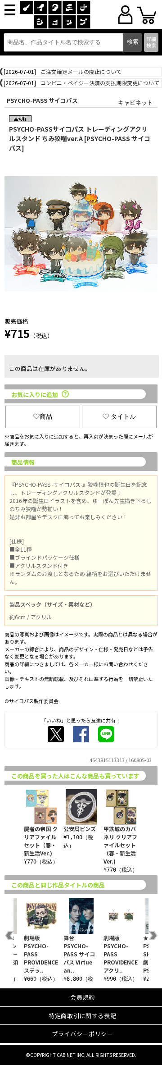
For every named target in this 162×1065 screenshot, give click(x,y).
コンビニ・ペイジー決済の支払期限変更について (99, 83)
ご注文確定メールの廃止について (81, 71)
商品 (46, 416)
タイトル (123, 416)
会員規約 (82, 997)
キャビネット (135, 102)
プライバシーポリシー (82, 1033)
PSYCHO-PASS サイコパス (42, 100)
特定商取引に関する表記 (82, 1015)
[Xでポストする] (56, 734)
